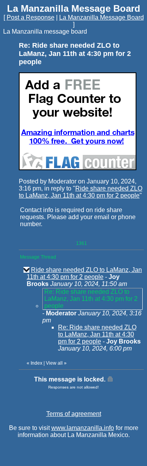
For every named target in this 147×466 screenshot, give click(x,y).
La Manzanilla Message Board (101, 17)
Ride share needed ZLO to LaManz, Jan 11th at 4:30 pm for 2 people (80, 192)
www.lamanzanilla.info (82, 428)
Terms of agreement (73, 413)
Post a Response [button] (30, 17)
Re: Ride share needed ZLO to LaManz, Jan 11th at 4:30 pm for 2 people (97, 334)
